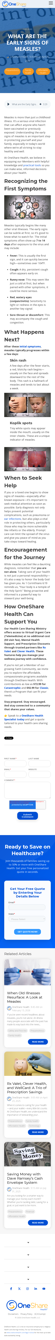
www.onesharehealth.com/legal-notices (20, 1332)
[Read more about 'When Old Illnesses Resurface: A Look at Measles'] (27, 972)
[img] (40, 104)
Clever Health (25, 651)
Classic (43, 687)
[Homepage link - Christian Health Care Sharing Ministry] (27, 1309)
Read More (38, 1041)
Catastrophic (12, 687)
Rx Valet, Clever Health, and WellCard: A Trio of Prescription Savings (27, 1087)
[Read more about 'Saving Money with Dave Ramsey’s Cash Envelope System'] (27, 1154)
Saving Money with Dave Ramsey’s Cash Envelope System (25, 1178)
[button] (51, 3)
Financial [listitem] (30, 1211)
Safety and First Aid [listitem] (17, 1030)
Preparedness (12, 70)
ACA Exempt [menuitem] (40, 1314)
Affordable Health (43, 71)
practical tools (32, 165)
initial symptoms (30, 346)
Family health (28, 71)
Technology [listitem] (34, 1125)
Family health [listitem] (14, 1035)
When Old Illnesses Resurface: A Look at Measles (24, 997)
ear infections (12, 518)
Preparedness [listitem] (37, 1030)
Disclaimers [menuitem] (13, 1314)
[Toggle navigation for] (27, 1244)
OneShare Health (19, 56)
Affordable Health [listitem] (16, 1125)
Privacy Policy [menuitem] (26, 1314)
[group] (27, 104)
